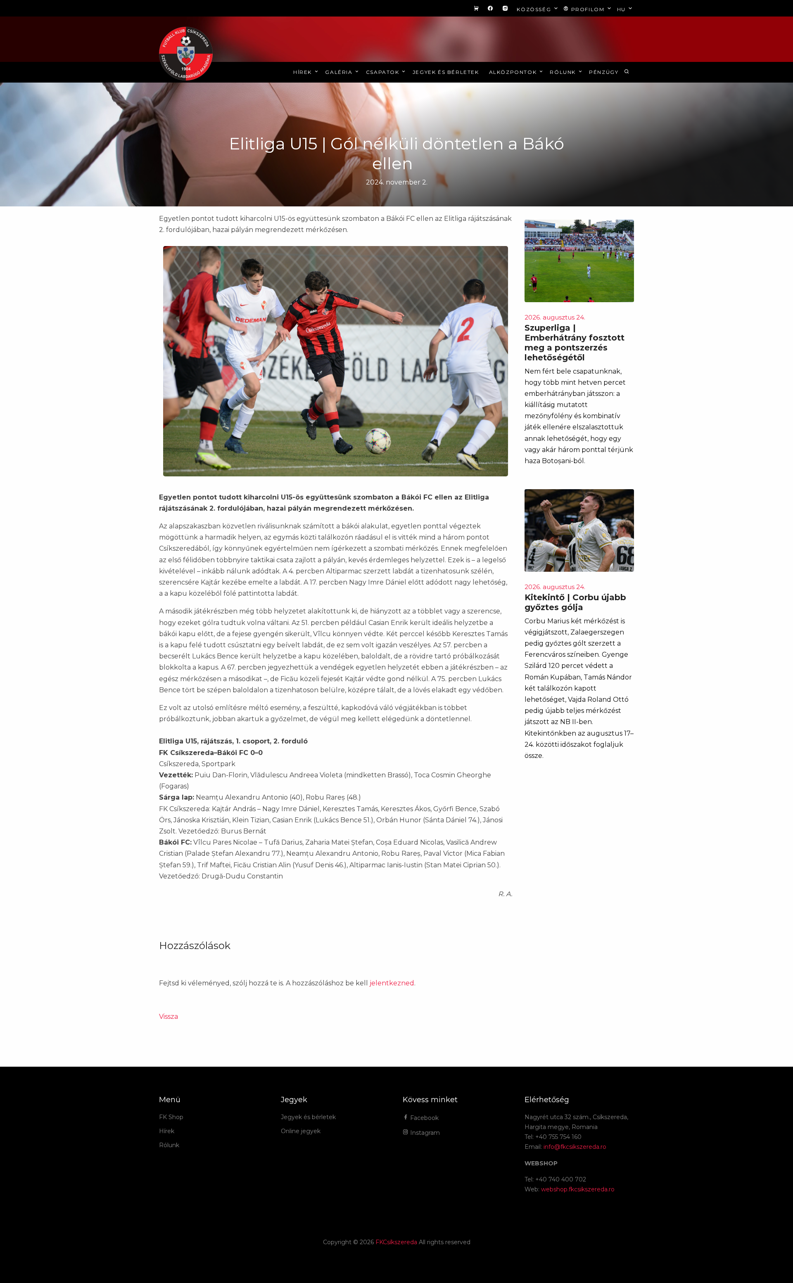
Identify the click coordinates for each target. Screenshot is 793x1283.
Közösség (535, 9)
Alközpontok (514, 72)
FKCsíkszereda (396, 1242)
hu (622, 9)
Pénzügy (603, 72)
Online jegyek (301, 1131)
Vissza (168, 1016)
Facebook (423, 1118)
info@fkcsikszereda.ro (575, 1146)
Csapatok (383, 72)
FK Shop (171, 1117)
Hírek (303, 72)
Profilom (587, 9)
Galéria (339, 72)
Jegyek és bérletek (446, 72)
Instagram (424, 1132)
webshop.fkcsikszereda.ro (578, 1189)
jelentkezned (392, 983)
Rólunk (563, 72)
